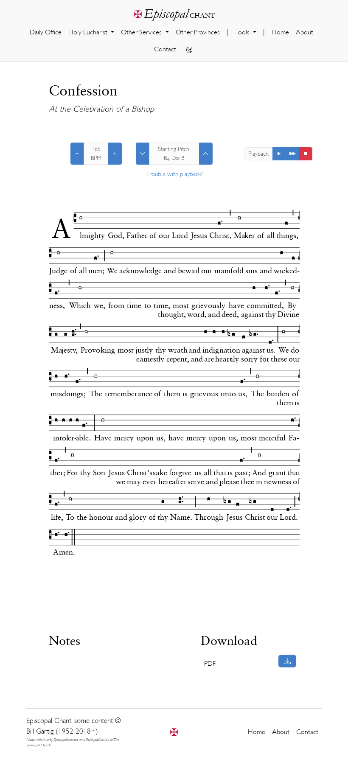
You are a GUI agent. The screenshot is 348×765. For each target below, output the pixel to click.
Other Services (142, 32)
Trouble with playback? (174, 174)
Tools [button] (243, 32)
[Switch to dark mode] (189, 50)
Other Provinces (198, 32)
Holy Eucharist (88, 32)
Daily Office (46, 32)
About (304, 32)
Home (280, 32)
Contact (165, 49)
